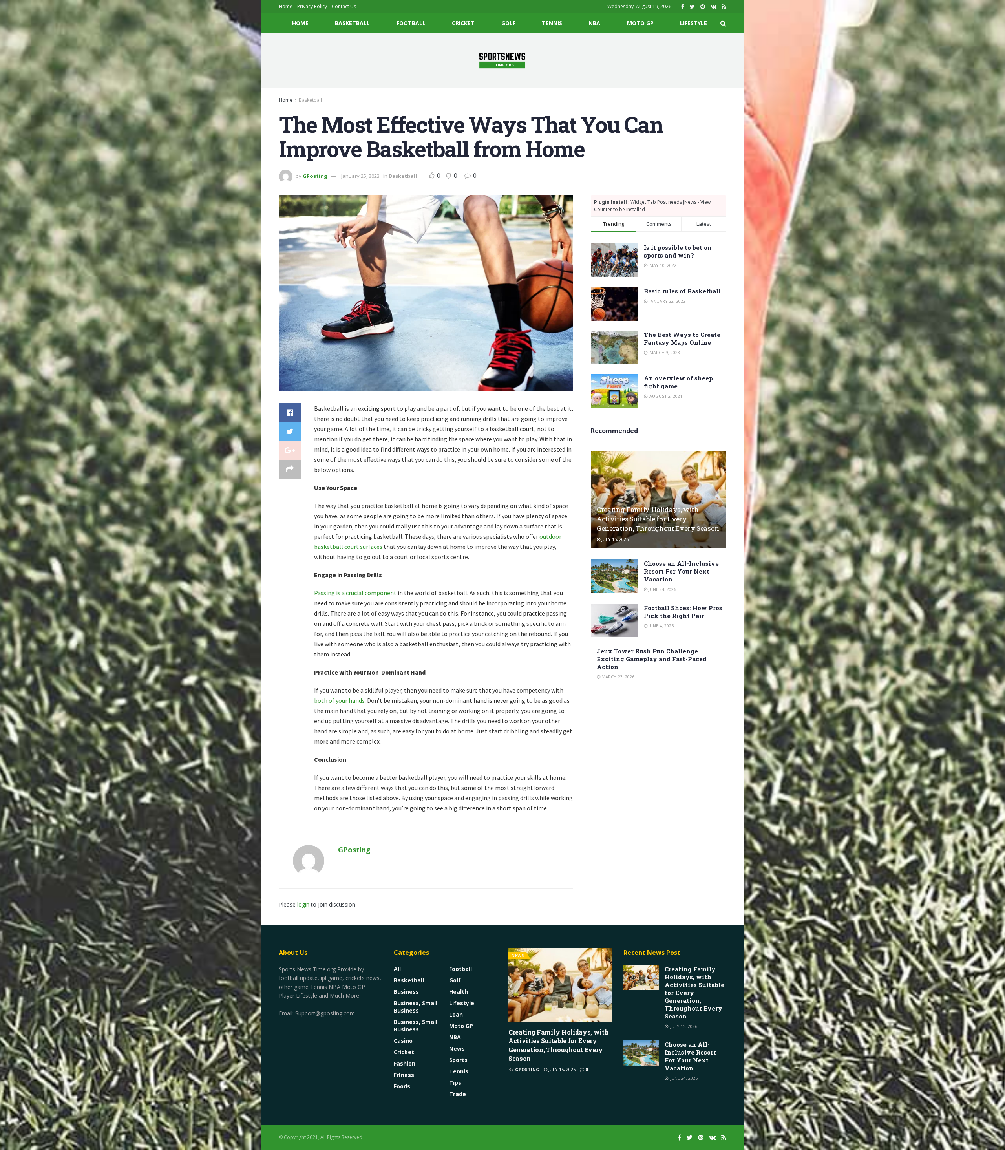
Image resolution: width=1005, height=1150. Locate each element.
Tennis (552, 23)
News (457, 1048)
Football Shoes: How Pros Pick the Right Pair (683, 612)
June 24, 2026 (661, 589)
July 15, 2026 (614, 539)
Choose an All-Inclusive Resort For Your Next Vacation (681, 571)
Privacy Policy (312, 6)
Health (458, 991)
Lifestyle (693, 23)
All (397, 969)
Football (411, 23)
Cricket (463, 23)
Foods (402, 1086)
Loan (456, 1014)
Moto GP (640, 23)
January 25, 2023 (360, 175)
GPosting (315, 175)
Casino (403, 1040)
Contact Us (344, 6)
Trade (457, 1094)
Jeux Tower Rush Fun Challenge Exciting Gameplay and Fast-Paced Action (652, 659)
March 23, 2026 (617, 677)
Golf (508, 23)
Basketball (352, 23)
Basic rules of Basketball (682, 291)
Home (285, 6)
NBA (594, 23)
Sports (458, 1060)
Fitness (404, 1075)
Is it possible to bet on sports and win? (678, 251)
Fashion (404, 1063)
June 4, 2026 (660, 626)
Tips (455, 1082)
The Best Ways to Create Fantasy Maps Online (682, 338)
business (406, 991)
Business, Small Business (415, 1006)
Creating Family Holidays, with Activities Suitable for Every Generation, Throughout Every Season (658, 519)
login (303, 904)
